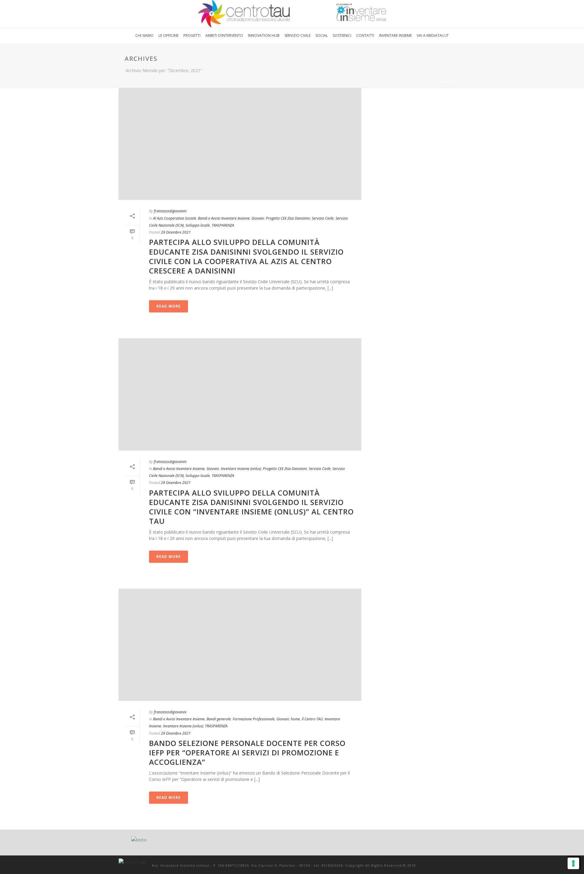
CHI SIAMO (144, 35)
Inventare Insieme (395, 35)
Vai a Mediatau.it (433, 35)
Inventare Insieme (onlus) (241, 468)
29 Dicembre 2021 (176, 232)
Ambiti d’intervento (224, 35)
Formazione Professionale (254, 719)
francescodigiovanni (170, 211)
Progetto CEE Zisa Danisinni (288, 218)
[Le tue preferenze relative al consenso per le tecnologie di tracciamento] (573, 863)
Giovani (258, 218)
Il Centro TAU (312, 719)
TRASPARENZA (223, 225)
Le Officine (168, 35)
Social (321, 35)
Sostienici (342, 35)
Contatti (365, 35)
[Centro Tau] (292, 13)
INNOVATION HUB (264, 35)
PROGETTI (191, 35)
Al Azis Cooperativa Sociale (174, 218)
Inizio (447, 82)
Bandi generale (219, 719)
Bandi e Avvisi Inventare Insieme (224, 218)
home (295, 719)
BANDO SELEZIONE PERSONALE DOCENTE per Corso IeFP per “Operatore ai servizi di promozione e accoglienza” (247, 752)
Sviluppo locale (198, 225)
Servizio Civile (297, 35)
